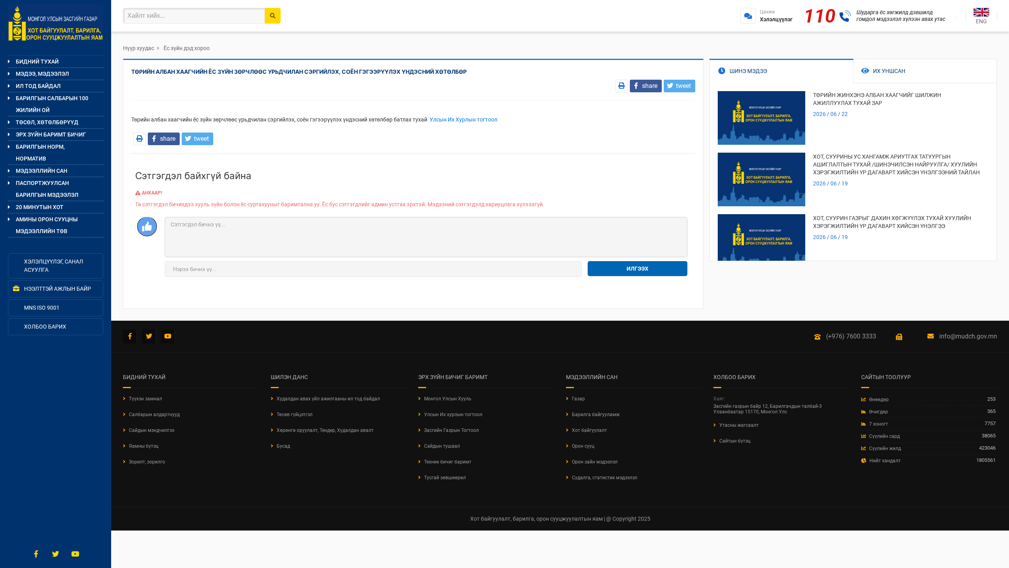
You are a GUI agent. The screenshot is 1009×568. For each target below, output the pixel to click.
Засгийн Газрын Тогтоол (451, 430)
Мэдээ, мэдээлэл (42, 74)
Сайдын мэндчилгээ (151, 430)
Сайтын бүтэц (734, 441)
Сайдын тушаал (442, 446)
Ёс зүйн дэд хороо (187, 48)
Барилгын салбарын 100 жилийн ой (52, 104)
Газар (578, 399)
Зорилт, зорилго (147, 462)
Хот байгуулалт (589, 430)
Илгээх (637, 268)
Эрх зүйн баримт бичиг (51, 134)
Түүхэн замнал (145, 399)
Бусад (283, 446)
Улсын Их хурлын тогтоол (453, 414)
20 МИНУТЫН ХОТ (39, 207)
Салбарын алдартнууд (154, 414)
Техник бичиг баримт (447, 462)
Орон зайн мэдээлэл (595, 462)
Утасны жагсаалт (739, 425)
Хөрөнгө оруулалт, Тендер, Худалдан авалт (325, 430)
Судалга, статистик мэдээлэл (604, 477)
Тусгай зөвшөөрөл (445, 477)
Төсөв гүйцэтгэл (295, 414)
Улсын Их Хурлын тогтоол (462, 119)
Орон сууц (583, 446)
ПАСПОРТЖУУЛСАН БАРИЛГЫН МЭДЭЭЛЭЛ (47, 189)
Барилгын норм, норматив (40, 153)
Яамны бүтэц (143, 446)
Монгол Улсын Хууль (447, 399)
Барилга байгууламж (596, 414)
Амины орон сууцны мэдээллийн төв (47, 225)
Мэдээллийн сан (41, 171)
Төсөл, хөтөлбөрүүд (47, 122)
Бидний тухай (37, 61)
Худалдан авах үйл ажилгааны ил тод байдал (328, 399)
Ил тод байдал (38, 86)
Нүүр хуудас (138, 48)
